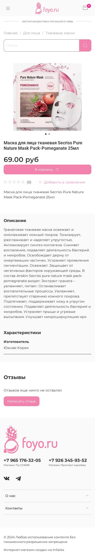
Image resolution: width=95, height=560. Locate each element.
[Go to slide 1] (46, 134)
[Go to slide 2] (49, 134)
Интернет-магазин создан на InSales (34, 550)
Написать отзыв (21, 401)
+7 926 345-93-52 (68, 460)
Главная (11, 33)
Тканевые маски (60, 33)
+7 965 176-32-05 (22, 460)
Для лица (31, 33)
